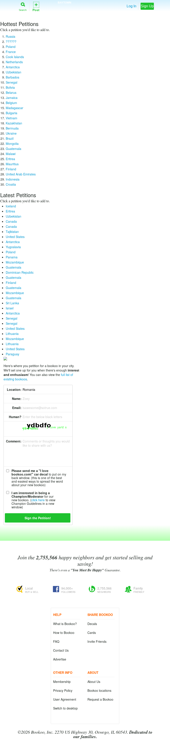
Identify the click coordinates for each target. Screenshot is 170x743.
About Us (93, 681)
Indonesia (12, 179)
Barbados (12, 77)
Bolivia (10, 87)
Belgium (11, 102)
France (11, 51)
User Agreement (64, 699)
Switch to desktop (65, 708)
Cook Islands (15, 57)
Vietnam (11, 118)
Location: (14, 389)
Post (36, 6)
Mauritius (12, 164)
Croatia (11, 184)
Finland (11, 169)
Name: (16, 398)
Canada (11, 221)
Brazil (10, 138)
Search (23, 10)
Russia (10, 36)
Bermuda (12, 128)
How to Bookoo (63, 632)
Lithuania (12, 333)
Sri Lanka (12, 303)
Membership (62, 681)
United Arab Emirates (21, 174)
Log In (131, 6)
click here (38, 500)
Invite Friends (96, 641)
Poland (10, 46)
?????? (11, 41)
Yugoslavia (13, 247)
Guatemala (13, 148)
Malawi (10, 153)
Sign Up (147, 6)
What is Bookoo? (65, 623)
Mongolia (12, 143)
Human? (15, 417)
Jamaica (11, 97)
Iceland (11, 206)
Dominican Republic (20, 272)
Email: (16, 407)
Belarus (11, 92)
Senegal (11, 82)
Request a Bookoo (100, 699)
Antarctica (13, 67)
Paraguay (12, 354)
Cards (91, 632)
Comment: (13, 441)
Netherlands (14, 62)
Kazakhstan (14, 123)
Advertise (59, 659)
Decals (92, 623)
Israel (10, 308)
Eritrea (10, 159)
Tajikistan (12, 231)
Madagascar (14, 108)
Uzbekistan (13, 72)
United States (15, 236)
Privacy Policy (62, 690)
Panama (11, 257)
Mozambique (15, 262)
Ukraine (11, 133)
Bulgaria (11, 113)
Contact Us (61, 650)
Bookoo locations (99, 690)
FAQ (56, 641)
